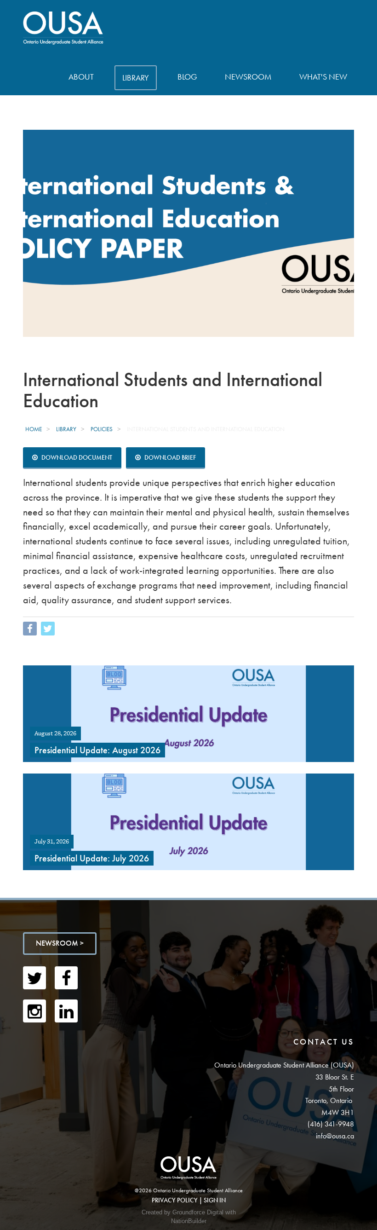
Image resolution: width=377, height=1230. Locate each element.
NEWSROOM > (60, 943)
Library (135, 77)
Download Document (76, 457)
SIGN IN (215, 1200)
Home (33, 429)
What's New (323, 76)
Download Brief (169, 457)
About (81, 76)
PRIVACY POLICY (175, 1200)
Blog (187, 76)
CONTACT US (323, 1041)
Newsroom (248, 76)
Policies (102, 429)
